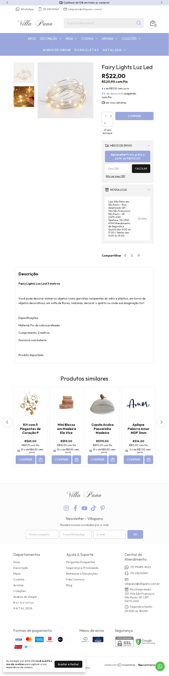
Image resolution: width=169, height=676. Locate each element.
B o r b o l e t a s (87, 50)
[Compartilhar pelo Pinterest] (139, 255)
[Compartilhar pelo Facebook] (125, 255)
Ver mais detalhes (115, 102)
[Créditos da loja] (145, 665)
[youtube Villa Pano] (84, 508)
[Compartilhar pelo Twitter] (132, 255)
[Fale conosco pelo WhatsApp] (160, 666)
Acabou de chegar (57, 50)
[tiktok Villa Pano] (93, 508)
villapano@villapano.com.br (85, 9)
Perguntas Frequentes (80, 562)
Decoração (48, 38)
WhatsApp (27, 9)
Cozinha (87, 38)
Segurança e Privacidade (82, 568)
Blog (69, 585)
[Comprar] (40, 459)
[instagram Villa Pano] (66, 508)
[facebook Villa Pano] (75, 508)
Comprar (25, 459)
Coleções (129, 38)
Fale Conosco (75, 579)
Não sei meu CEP (115, 176)
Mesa (69, 38)
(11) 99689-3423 (140, 567)
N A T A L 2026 (112, 50)
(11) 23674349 (51, 9)
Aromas (107, 38)
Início (32, 38)
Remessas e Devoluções (82, 573)
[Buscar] (138, 23)
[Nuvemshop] (120, 666)
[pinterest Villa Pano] (102, 508)
